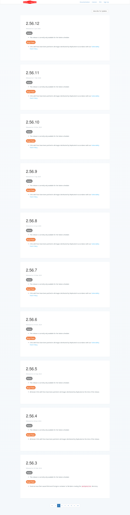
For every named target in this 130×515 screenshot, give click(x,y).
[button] (52, 505)
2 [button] (61, 505)
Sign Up (106, 2)
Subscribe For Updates (100, 11)
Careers (94, 2)
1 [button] (58, 505)
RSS (100, 2)
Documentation (85, 2)
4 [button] (68, 505)
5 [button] (71, 505)
